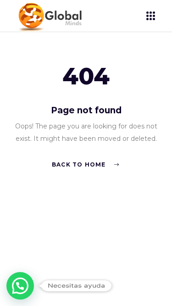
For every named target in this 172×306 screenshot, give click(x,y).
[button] (20, 286)
